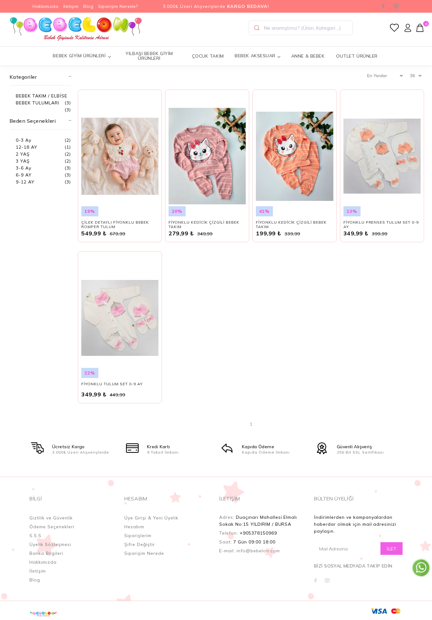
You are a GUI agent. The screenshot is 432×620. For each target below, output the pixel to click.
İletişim (70, 6)
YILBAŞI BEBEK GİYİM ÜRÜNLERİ (149, 56)
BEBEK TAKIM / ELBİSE (41, 96)
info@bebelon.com (258, 551)
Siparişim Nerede (144, 553)
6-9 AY (24, 175)
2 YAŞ (23, 154)
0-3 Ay (23, 140)
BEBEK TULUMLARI (37, 103)
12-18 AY (26, 147)
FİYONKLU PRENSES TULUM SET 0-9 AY (381, 224)
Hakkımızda (46, 6)
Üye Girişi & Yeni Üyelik (151, 518)
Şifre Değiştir (139, 544)
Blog (88, 6)
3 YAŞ (23, 161)
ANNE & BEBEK (308, 56)
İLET (391, 549)
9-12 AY (25, 182)
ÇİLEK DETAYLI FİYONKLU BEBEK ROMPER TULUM (115, 224)
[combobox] (301, 28)
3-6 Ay (23, 168)
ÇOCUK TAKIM (208, 56)
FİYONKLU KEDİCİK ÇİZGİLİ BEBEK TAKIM (204, 224)
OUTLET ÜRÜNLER (357, 56)
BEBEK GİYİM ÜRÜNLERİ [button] (79, 56)
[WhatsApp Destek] (420, 567)
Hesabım (134, 527)
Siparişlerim (137, 535)
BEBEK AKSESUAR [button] (255, 56)
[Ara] (256, 28)
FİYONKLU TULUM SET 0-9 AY (112, 383)
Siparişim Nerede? (118, 6)
